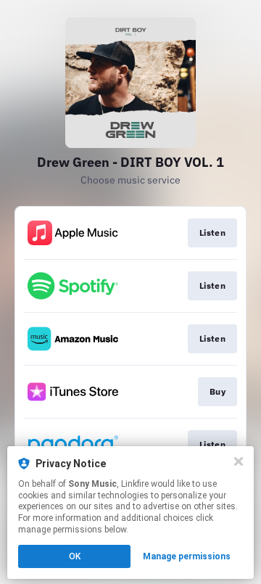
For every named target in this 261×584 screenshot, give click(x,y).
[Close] (238, 461)
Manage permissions (187, 556)
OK (74, 556)
